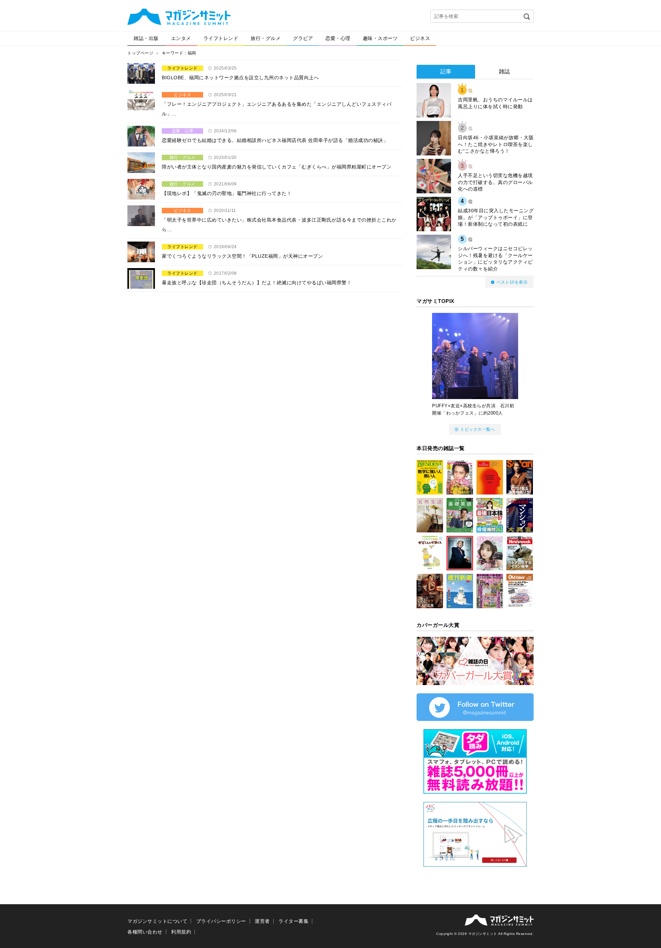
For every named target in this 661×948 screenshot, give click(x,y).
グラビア (303, 38)
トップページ (140, 53)
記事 (446, 71)
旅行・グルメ (266, 38)
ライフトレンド (221, 38)
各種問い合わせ (144, 932)
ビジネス (420, 38)
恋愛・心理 (337, 38)
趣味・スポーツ (380, 38)
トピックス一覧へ (477, 429)
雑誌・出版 (146, 38)
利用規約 (181, 932)
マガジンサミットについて (157, 921)
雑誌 (504, 71)
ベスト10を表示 (511, 282)
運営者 (262, 921)
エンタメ (181, 38)
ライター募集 (293, 921)
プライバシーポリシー (221, 921)
